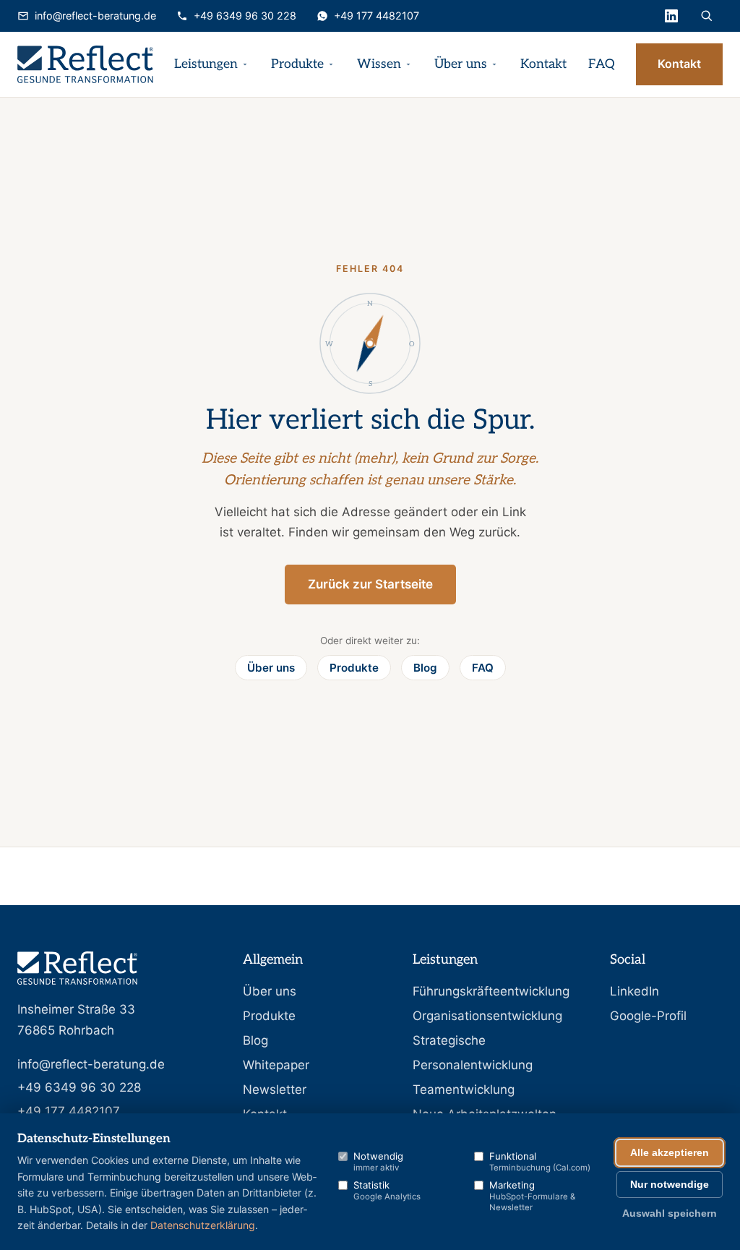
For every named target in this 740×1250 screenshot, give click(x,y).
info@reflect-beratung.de (95, 15)
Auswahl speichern (669, 1213)
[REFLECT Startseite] (85, 64)
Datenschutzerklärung (202, 1225)
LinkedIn (634, 991)
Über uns (460, 64)
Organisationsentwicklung (487, 1016)
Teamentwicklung (464, 1089)
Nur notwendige (669, 1184)
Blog (425, 668)
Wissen (379, 64)
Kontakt (543, 64)
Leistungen (206, 64)
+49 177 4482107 (376, 15)
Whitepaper (276, 1065)
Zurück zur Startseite (370, 584)
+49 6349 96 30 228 (245, 15)
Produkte (297, 64)
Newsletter (274, 1089)
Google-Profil (648, 1016)
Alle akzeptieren (669, 1152)
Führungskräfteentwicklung (491, 991)
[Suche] (707, 16)
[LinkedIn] (671, 15)
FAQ (601, 64)
